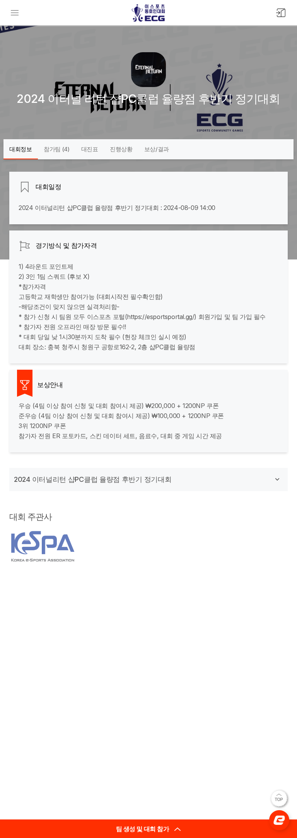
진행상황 (121, 149)
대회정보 (20, 149)
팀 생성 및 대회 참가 (143, 829)
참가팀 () (57, 149)
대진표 (89, 149)
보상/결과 (156, 149)
